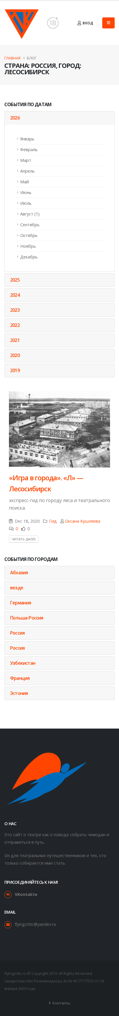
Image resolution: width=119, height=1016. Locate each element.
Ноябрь (28, 246)
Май (24, 181)
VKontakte (26, 894)
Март (25, 160)
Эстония (19, 693)
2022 (15, 325)
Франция (19, 678)
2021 (15, 340)
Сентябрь (30, 224)
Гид (53, 521)
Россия (17, 633)
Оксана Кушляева (82, 521)
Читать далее (24, 539)
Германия (20, 603)
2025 (15, 280)
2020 (15, 355)
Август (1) (30, 214)
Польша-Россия (26, 618)
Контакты (61, 1003)
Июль (25, 203)
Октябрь (29, 235)
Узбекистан (22, 663)
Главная (12, 58)
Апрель (27, 171)
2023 (15, 310)
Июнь (25, 192)
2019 (15, 370)
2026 (15, 118)
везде (16, 587)
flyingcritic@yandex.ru (35, 924)
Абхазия (19, 572)
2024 (15, 295)
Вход (87, 23)
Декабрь (29, 257)
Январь (27, 139)
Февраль (29, 149)
